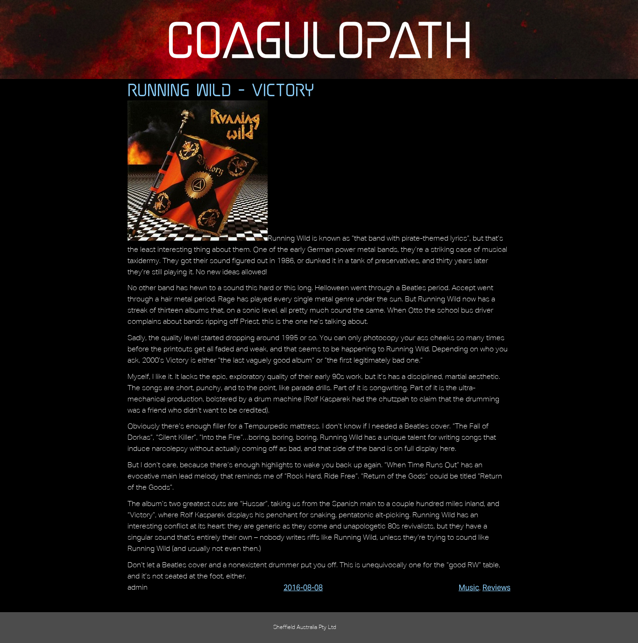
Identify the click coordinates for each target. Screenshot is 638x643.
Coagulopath (319, 39)
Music (469, 588)
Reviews (496, 588)
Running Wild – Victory (221, 90)
